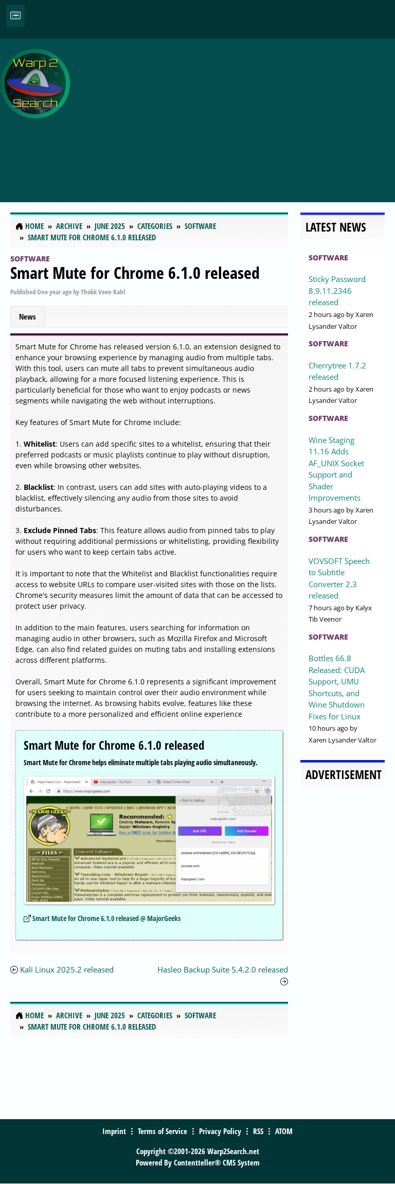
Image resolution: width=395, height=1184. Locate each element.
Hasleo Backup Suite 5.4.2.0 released (222, 969)
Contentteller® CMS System (217, 1162)
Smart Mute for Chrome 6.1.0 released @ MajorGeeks (106, 918)
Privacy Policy (220, 1131)
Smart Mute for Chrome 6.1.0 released (135, 272)
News (27, 316)
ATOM (284, 1131)
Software (30, 258)
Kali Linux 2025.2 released (67, 969)
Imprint (114, 1131)
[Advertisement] (235, 115)
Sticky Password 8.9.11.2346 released (337, 290)
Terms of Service (162, 1131)
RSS (258, 1131)
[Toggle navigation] (15, 15)
